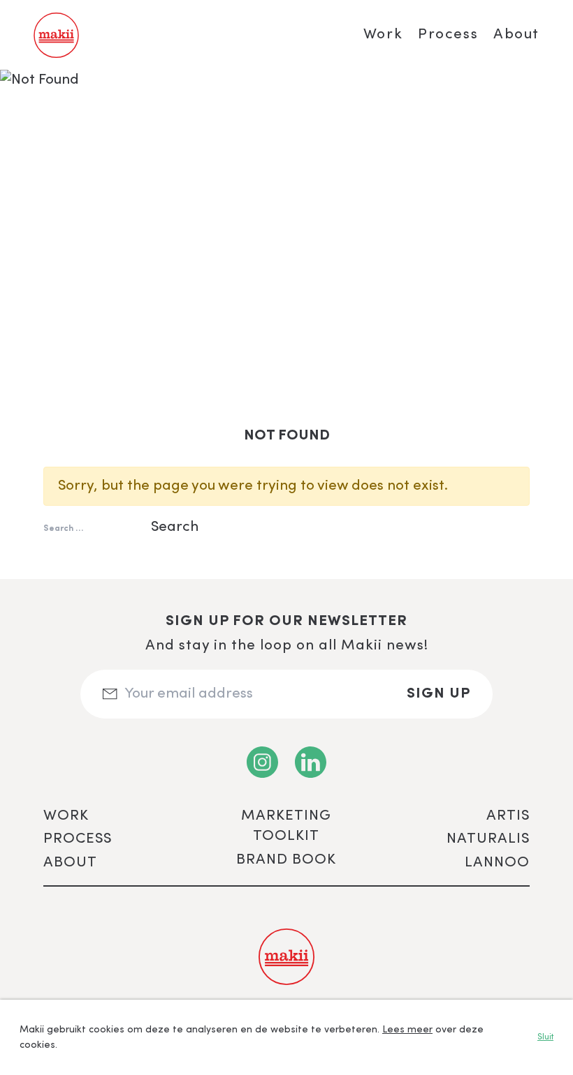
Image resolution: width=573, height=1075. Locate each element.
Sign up (438, 693)
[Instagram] (262, 762)
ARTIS (508, 816)
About (516, 34)
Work (382, 34)
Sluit (545, 1037)
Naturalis (488, 839)
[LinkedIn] (310, 762)
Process (448, 34)
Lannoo (497, 862)
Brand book (286, 859)
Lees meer (407, 1030)
